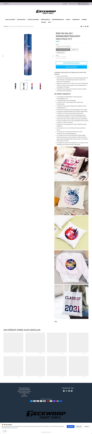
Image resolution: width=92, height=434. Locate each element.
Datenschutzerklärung (24, 389)
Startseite (6, 26)
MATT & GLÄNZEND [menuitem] (10, 19)
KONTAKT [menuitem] (43, 22)
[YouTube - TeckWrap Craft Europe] (87, 26)
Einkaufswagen (83, 3)
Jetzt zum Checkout (71, 67)
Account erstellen (72, 3)
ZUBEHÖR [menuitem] (84, 19)
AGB (24, 394)
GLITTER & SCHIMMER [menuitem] (33, 19)
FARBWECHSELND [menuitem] (45, 19)
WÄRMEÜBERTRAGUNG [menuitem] (58, 19)
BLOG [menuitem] (49, 22)
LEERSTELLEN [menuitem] (76, 19)
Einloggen (65, 3)
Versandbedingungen (24, 392)
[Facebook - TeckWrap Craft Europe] (81, 26)
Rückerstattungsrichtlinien (24, 391)
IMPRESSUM (24, 396)
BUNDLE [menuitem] (68, 19)
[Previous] (3, 56)
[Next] (53, 56)
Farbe (57, 44)
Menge (57, 55)
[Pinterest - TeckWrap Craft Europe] (85, 26)
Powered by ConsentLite (46, 432)
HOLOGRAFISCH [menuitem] (21, 19)
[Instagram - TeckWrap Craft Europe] (83, 26)
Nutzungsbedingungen (24, 388)
